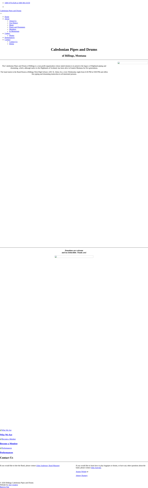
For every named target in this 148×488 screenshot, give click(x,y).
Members (12, 29)
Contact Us (13, 42)
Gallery (7, 33)
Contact (7, 40)
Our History (13, 23)
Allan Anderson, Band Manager (48, 466)
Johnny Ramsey (81, 476)
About (7, 19)
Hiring (11, 44)
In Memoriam (14, 31)
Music (11, 25)
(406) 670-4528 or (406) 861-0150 (17, 3)
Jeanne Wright (81, 472)
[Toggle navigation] (1, 13)
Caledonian (10, 11)
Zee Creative (13, 485)
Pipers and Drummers (17, 27)
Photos (11, 35)
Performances (10, 38)
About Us (12, 21)
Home (7, 17)
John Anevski (96, 468)
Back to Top (4, 487)
